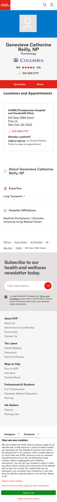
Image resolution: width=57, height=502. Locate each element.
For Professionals (14, 389)
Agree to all (28, 493)
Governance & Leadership (19, 327)
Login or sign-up (16, 140)
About (40, 84)
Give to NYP (11, 368)
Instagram (9, 434)
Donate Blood (12, 377)
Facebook (29, 434)
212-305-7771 (31, 73)
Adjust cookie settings (12, 481)
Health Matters (13, 348)
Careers (8, 409)
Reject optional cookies (29, 498)
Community (11, 332)
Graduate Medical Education (20, 393)
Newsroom (10, 352)
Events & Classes (14, 356)
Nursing (8, 398)
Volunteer (9, 373)
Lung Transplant (13, 196)
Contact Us (10, 336)
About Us (9, 323)
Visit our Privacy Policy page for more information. (25, 486)
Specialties (20, 84)
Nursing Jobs (11, 414)
